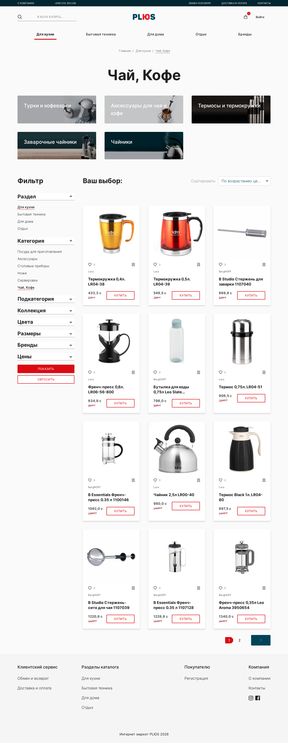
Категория (30, 241)
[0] (245, 17)
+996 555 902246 (65, 3)
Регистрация (196, 678)
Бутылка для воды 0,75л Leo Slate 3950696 (171, 390)
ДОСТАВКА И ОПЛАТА (234, 3)
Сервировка (27, 280)
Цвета (25, 322)
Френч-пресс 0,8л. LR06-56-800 (106, 389)
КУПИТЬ (120, 295)
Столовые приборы (33, 266)
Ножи (22, 273)
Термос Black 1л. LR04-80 (240, 497)
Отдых (201, 34)
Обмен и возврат (33, 678)
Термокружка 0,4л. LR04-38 (106, 281)
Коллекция (31, 310)
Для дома (155, 34)
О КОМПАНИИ (25, 3)
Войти (260, 17)
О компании (260, 678)
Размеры (29, 333)
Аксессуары (27, 259)
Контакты (257, 688)
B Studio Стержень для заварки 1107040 (241, 281)
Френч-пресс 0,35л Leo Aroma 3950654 (241, 605)
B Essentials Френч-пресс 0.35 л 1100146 (108, 497)
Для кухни (45, 34)
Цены (24, 356)
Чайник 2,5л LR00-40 (173, 495)
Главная (125, 51)
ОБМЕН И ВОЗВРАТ (200, 3)
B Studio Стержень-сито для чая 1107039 (108, 605)
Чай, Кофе (25, 287)
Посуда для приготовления (39, 251)
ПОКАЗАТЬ (46, 369)
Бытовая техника (101, 34)
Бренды (245, 34)
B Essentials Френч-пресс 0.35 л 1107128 (173, 605)
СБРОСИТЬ (46, 379)
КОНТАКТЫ (264, 3)
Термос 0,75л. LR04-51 (240, 387)
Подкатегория (35, 299)
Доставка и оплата (34, 688)
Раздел (26, 197)
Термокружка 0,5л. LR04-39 (171, 281)
